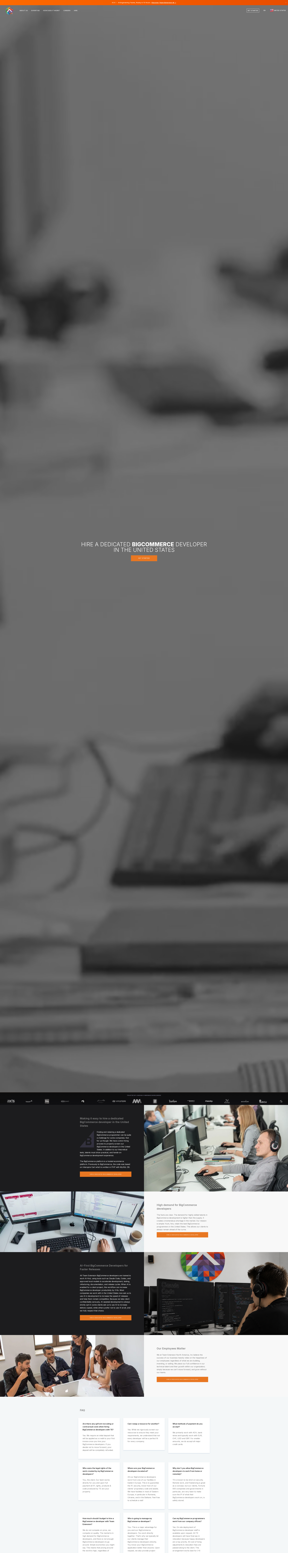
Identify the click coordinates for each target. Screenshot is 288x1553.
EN (265, 10)
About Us (24, 10)
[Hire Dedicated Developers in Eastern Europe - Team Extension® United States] (11, 10)
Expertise (35, 10)
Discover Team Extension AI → (164, 2)
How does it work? (51, 10)
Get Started (253, 10)
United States (279, 10)
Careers (67, 10)
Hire (76, 10)
